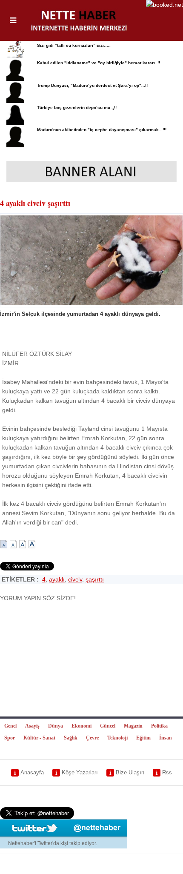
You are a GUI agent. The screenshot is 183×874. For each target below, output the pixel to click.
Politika (159, 726)
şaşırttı (95, 579)
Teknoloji (117, 738)
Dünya (55, 726)
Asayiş (32, 726)
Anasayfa (32, 772)
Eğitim (143, 738)
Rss (167, 772)
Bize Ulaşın (130, 772)
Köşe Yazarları (80, 772)
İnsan (165, 738)
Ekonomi (81, 726)
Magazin (133, 726)
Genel (10, 726)
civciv (75, 579)
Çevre (92, 738)
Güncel (107, 726)
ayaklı (57, 579)
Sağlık (70, 738)
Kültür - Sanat (39, 738)
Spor (9, 738)
